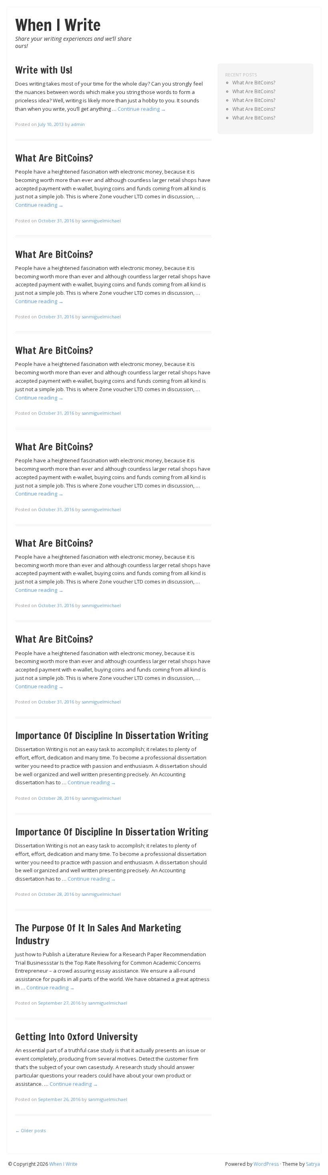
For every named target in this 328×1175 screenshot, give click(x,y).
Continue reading (142, 108)
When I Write (58, 24)
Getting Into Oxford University (76, 1036)
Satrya (313, 1164)
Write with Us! (43, 70)
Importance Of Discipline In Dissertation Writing (111, 735)
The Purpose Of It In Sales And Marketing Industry (98, 934)
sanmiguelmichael (101, 221)
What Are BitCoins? (54, 158)
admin (78, 124)
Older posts (30, 1130)
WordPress (266, 1164)
